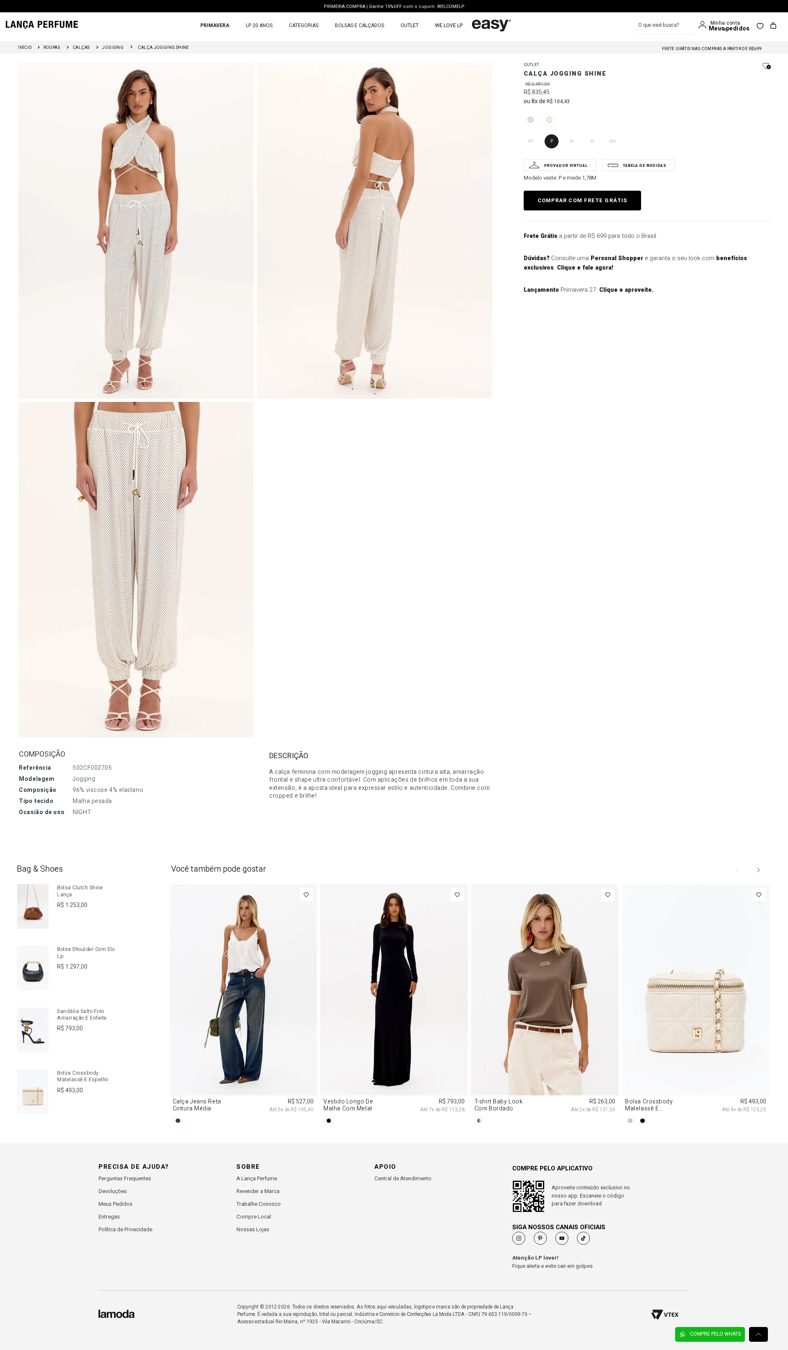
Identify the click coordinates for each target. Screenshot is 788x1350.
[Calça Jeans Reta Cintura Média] (243, 1006)
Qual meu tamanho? (560, 165)
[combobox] (666, 25)
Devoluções (112, 1191)
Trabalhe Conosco (258, 1204)
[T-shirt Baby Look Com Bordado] (544, 1006)
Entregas (109, 1217)
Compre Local (253, 1217)
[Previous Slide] (737, 870)
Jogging (113, 48)
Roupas (52, 48)
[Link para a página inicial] (25, 47)
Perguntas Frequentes (124, 1178)
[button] (530, 120)
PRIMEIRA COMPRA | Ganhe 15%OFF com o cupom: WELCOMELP (394, 6)
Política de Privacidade (125, 1229)
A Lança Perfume (256, 1178)
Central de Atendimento (402, 1178)
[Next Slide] (758, 870)
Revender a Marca (257, 1191)
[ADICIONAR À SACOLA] (582, 200)
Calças (81, 48)
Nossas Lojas (252, 1229)
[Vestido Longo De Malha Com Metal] (393, 1006)
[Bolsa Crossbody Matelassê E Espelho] (695, 1006)
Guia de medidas (638, 165)
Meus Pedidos (115, 1204)
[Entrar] (704, 25)
